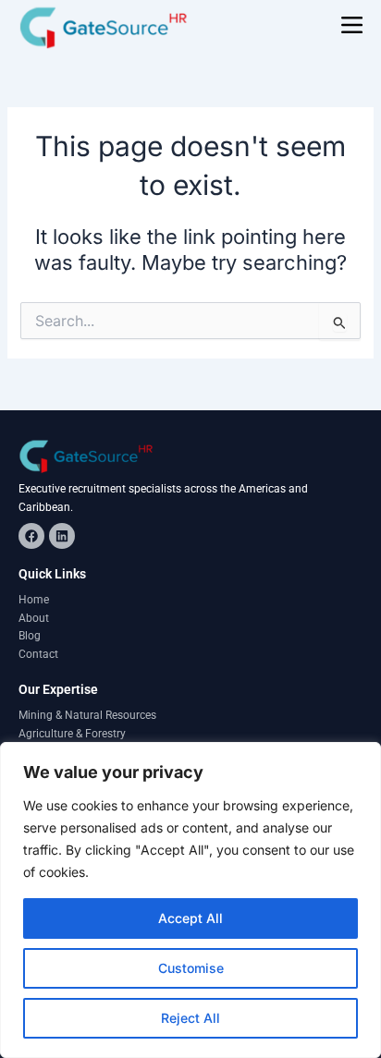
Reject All (190, 1018)
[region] (190, 900)
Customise (191, 968)
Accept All (190, 918)
